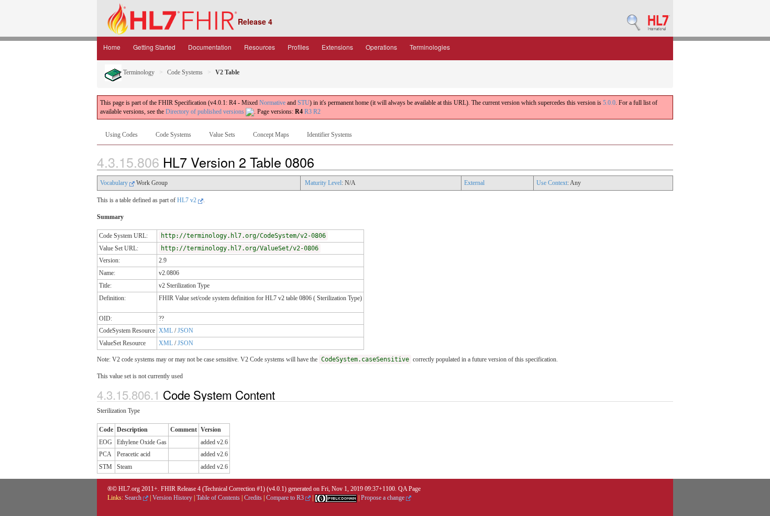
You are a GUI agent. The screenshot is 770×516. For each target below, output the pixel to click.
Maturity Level (323, 182)
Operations (381, 46)
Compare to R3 (285, 497)
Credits (253, 497)
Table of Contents (218, 497)
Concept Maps (271, 134)
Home (111, 46)
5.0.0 (609, 102)
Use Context (551, 182)
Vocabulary (114, 182)
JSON (185, 330)
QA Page (409, 488)
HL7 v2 (187, 200)
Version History (172, 497)
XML (166, 330)
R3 (308, 111)
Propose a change (383, 497)
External (474, 182)
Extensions (337, 46)
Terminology (138, 72)
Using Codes (121, 134)
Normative (272, 102)
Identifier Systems (329, 134)
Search (134, 497)
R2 (317, 111)
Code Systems (185, 72)
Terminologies (430, 46)
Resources (259, 46)
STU (304, 102)
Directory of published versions (206, 111)
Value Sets (222, 134)
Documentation (210, 46)
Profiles (298, 46)
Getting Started (154, 46)
